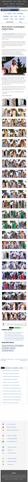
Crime (14, 13)
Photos (11, 19)
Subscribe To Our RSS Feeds (13, 430)
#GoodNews (12, 348)
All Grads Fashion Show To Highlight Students (14, 340)
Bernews (14, 473)
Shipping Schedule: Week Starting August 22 (12, 399)
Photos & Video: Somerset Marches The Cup (12, 388)
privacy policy (5, 477)
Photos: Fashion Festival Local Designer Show (14, 332)
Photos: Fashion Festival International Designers (14, 338)
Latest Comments (15, 368)
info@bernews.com (5, 476)
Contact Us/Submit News (12, 438)
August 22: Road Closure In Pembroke (11, 402)
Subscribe (6, 4)
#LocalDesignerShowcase (7, 350)
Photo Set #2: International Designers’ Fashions (14, 337)
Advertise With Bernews (12, 441)
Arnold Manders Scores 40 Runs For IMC (11, 385)
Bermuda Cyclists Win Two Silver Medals (11, 370)
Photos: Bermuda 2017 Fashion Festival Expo (14, 335)
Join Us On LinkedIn (12, 447)
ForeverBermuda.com (20, 4)
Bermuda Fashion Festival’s (9, 33)
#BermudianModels (19, 345)
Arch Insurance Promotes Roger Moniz (11, 373)
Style (20, 16)
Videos (16, 19)
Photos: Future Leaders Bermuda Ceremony (12, 391)
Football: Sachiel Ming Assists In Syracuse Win (12, 394)
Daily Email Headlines (12, 458)
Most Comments (8, 368)
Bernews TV (10, 450)
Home (15, 1)
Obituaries (6, 19)
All (5, 13)
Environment (6, 16)
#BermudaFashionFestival (7, 345)
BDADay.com (11, 4)
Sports (15, 16)
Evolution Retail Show (6, 89)
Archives (21, 368)
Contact (24, 1)
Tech (24, 16)
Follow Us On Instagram (12, 435)
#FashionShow (5, 348)
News (11, 16)
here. (6, 93)
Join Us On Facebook (11, 424)
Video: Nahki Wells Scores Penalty (10, 379)
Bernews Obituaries (12, 453)
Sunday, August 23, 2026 (7, 1)
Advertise (19, 1)
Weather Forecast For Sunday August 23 (11, 376)
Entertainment (20, 13)
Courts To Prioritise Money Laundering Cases (12, 396)
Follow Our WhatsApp (12, 461)
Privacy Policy (10, 464)
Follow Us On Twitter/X (11, 427)
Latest (3, 368)
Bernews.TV (19, 6)
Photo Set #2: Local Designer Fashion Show (13, 28)
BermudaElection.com (11, 6)
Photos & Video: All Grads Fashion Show (13, 334)
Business (10, 13)
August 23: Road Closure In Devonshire (11, 382)
